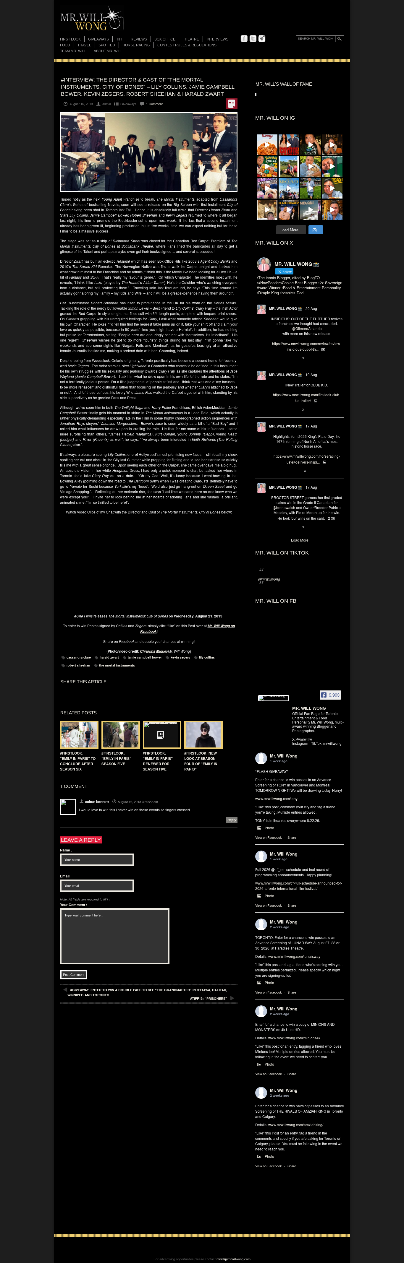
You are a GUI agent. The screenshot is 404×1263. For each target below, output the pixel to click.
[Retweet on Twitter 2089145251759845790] (284, 527)
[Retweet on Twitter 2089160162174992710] (284, 471)
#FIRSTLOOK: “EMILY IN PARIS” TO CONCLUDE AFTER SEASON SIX (78, 761)
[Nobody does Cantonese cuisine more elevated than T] (332, 144)
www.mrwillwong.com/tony (276, 798)
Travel (84, 45)
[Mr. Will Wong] (273, 698)
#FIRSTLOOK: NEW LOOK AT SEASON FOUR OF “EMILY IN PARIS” (200, 761)
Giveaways (98, 39)
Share (291, 837)
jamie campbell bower (145, 657)
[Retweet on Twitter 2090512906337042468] (284, 358)
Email (66, 876)
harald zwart (109, 657)
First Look (70, 39)
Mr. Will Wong (284, 756)
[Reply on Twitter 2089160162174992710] (274, 471)
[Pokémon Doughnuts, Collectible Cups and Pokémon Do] (267, 166)
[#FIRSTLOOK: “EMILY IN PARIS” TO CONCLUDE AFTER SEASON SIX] (78, 735)
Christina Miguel (153, 651)
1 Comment (154, 103)
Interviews (217, 39)
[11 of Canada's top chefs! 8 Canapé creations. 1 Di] (310, 166)
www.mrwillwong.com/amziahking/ (295, 1124)
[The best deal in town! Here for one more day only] (332, 166)
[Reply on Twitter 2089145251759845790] (274, 527)
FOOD (65, 45)
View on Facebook (268, 837)
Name (66, 850)
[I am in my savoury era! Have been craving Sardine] (332, 188)
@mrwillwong (269, 578)
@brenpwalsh (284, 507)
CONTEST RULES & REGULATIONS (186, 45)
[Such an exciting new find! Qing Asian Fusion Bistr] (310, 144)
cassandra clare (79, 657)
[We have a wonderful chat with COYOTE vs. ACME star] (289, 144)
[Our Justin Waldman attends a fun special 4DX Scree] (310, 210)
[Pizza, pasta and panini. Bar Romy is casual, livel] (267, 144)
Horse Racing (136, 45)
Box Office (164, 39)
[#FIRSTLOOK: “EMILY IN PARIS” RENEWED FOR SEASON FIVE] (160, 735)
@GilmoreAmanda (307, 328)
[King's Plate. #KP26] (310, 188)
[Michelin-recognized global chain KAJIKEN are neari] (332, 210)
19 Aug (311, 374)
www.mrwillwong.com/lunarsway (294, 956)
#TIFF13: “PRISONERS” (208, 998)
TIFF (119, 39)
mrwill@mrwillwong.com (233, 1259)
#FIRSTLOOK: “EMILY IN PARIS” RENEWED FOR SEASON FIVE (158, 761)
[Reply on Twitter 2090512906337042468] (274, 358)
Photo (269, 827)
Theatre (191, 39)
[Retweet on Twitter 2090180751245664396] (284, 410)
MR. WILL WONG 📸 (285, 308)
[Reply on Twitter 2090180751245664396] (274, 410)
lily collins (207, 657)
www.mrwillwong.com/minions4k (294, 1037)
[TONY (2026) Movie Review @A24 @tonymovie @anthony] (267, 210)
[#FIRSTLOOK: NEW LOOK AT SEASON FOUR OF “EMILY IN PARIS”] (202, 735)
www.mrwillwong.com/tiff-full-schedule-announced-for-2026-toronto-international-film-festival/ (298, 885)
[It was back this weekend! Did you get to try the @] (267, 188)
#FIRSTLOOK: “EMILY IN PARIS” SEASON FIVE (116, 758)
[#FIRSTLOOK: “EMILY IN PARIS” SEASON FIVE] (119, 735)
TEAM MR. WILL (73, 51)
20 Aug (311, 308)
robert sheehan (78, 665)
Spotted (106, 45)
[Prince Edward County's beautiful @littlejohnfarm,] (289, 166)
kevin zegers (180, 657)
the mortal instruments (117, 665)
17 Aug (311, 425)
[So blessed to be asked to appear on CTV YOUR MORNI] (289, 210)
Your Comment (73, 904)
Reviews (139, 39)
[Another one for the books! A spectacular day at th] (289, 188)
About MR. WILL (108, 51)
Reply (231, 819)
